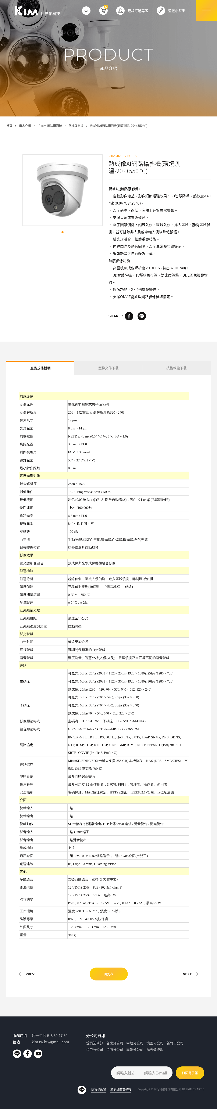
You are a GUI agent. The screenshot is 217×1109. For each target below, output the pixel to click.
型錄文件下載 (108, 367)
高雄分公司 (134, 1049)
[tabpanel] (63, 190)
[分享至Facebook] (129, 316)
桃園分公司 (154, 1043)
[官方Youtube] (38, 1053)
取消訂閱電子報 (120, 1089)
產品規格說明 (40, 367)
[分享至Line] (142, 316)
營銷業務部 (94, 1043)
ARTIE (200, 1089)
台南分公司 (114, 1049)
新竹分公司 (175, 1043)
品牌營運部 (154, 1049)
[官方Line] (17, 1053)
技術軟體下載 (176, 367)
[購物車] (103, 10)
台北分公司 (114, 1043)
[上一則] (27, 974)
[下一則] (190, 974)
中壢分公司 (134, 1043)
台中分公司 (94, 1049)
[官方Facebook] (27, 1053)
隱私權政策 (98, 1089)
